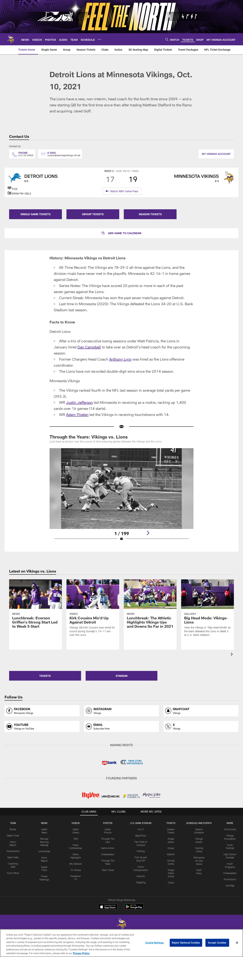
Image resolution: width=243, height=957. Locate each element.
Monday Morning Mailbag (44, 841)
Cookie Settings (154, 942)
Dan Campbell (89, 347)
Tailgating (141, 882)
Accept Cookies (217, 942)
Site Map (230, 885)
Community (230, 829)
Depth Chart (13, 835)
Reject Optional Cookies (186, 942)
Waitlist (171, 854)
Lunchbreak (44, 851)
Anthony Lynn (120, 359)
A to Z (141, 829)
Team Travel (108, 870)
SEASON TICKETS (150, 214)
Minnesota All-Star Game (199, 860)
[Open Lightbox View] (121, 497)
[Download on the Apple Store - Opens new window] (107, 907)
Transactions (12, 851)
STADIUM (121, 675)
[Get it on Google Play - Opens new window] (134, 908)
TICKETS (45, 675)
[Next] (148, 533)
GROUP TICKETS (93, 214)
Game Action (107, 848)
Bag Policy (140, 835)
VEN (75, 838)
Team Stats (13, 857)
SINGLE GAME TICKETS (35, 214)
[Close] (237, 943)
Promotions (230, 879)
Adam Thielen (77, 414)
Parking (141, 851)
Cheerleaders (107, 854)
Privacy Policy (81, 953)
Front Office (13, 873)
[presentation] (232, 655)
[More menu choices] (99, 39)
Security (140, 876)
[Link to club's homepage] (10, 39)
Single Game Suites (171, 873)
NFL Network (75, 863)
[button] (121, 233)
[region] (121, 943)
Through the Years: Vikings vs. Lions (89, 436)
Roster (13, 829)
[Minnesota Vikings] (121, 924)
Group (171, 848)
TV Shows (75, 870)
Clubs (171, 882)
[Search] (166, 39)
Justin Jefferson (79, 402)
